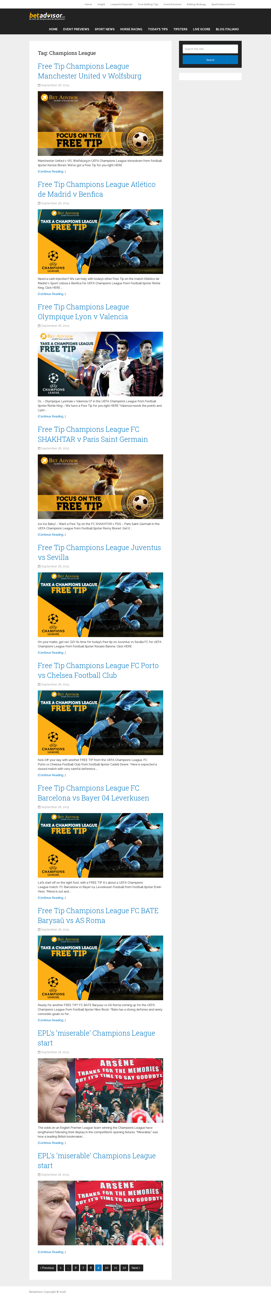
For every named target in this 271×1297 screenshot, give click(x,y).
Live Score (201, 29)
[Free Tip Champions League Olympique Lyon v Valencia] (100, 364)
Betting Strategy (196, 4)
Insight (101, 4)
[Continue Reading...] (52, 171)
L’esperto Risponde (122, 4)
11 (115, 1267)
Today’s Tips (158, 29)
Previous (48, 1268)
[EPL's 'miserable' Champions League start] (100, 1213)
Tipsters (180, 29)
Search (210, 59)
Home (88, 4)
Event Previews (172, 4)
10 (106, 1267)
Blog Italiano (227, 29)
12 (124, 1267)
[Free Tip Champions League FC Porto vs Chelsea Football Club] (100, 722)
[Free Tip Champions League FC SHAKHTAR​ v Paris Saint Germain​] (100, 486)
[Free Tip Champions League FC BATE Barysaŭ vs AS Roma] (100, 968)
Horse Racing (131, 29)
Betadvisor (36, 1291)
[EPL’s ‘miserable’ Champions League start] (100, 1090)
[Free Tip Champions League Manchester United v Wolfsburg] (100, 123)
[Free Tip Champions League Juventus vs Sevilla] (100, 604)
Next (135, 1268)
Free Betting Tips (148, 4)
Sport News (105, 29)
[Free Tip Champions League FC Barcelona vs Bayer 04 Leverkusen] (100, 845)
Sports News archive (223, 4)
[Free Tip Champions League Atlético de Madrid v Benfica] (100, 241)
